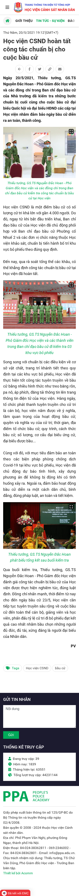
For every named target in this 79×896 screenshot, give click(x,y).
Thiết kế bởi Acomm (18, 873)
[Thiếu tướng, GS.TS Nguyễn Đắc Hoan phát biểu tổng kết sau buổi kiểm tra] (39, 525)
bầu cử (60, 668)
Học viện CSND (37, 668)
